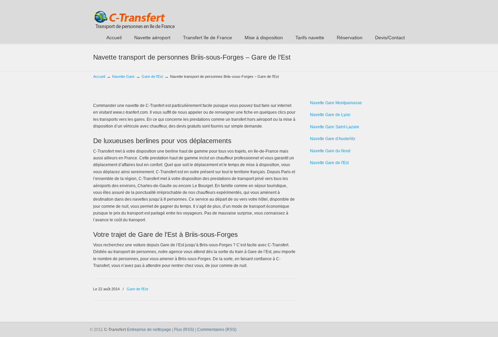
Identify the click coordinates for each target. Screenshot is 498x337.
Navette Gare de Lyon (330, 114)
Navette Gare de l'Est (329, 162)
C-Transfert (134, 15)
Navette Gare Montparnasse (336, 102)
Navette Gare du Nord (330, 151)
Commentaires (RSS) (216, 329)
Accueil (99, 76)
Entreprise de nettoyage (149, 329)
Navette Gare (123, 76)
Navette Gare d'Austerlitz (332, 138)
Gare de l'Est (152, 76)
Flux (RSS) (184, 329)
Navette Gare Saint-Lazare (334, 127)
